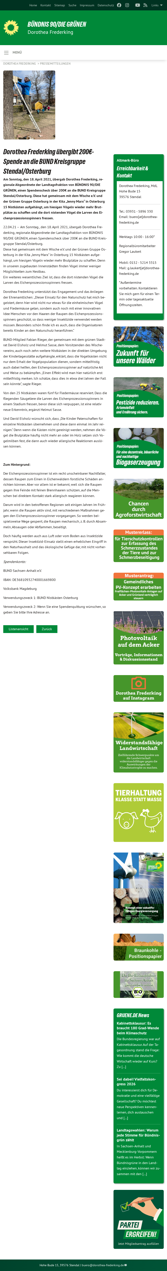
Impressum (87, 5)
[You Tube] (137, 5)
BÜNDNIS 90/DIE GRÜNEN (57, 24)
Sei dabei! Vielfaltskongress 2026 (136, 1082)
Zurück (47, 629)
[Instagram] (127, 5)
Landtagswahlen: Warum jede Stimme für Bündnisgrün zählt (138, 1135)
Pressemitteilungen (55, 64)
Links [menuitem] (155, 5)
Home (33, 5)
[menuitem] (33, 5)
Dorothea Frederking (20, 64)
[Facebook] (119, 5)
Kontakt (45, 5)
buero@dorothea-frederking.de (103, 1265)
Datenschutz (106, 5)
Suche (72, 5)
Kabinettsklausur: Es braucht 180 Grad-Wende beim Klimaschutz (138, 1028)
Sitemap (59, 5)
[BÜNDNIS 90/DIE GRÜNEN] (11, 28)
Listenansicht (18, 629)
